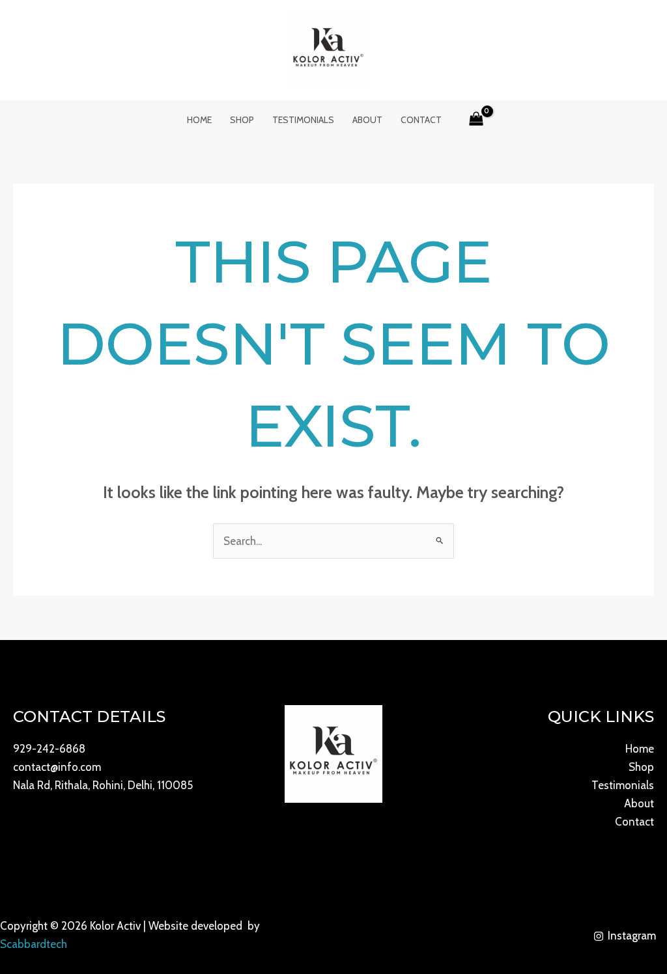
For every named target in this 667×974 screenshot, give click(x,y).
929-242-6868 (49, 748)
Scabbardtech (33, 944)
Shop (242, 120)
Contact (421, 120)
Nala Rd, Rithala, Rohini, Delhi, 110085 (103, 785)
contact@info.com (57, 766)
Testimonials (303, 120)
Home (199, 120)
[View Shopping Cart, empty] (477, 120)
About (367, 120)
